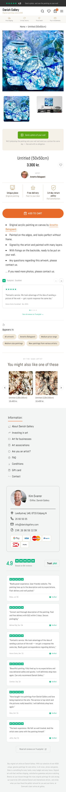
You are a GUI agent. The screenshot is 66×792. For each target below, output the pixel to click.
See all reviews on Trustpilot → (33, 314)
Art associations (20, 445)
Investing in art (20, 432)
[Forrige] (4, 387)
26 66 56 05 (21, 519)
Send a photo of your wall (35, 135)
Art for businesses (21, 439)
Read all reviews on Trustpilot (32, 749)
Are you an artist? (21, 451)
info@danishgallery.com (26, 524)
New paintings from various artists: (43, 343)
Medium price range (49, 336)
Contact (16, 476)
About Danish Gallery (23, 426)
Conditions (17, 463)
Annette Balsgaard (37, 176)
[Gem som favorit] (61, 165)
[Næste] (61, 387)
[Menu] (61, 11)
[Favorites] (49, 11)
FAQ (14, 457)
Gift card (16, 470)
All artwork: (9, 336)
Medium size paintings (14, 343)
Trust (52, 563)
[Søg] (42, 11)
